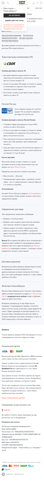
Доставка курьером (26, 38)
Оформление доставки (9, 38)
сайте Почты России (18, 167)
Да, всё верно (14, 15)
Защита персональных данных (13, 398)
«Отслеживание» (34, 193)
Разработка (9, 474)
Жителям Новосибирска (10, 41)
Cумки (27, 8)
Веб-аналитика (19, 474)
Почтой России (28, 35)
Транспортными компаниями (11, 35)
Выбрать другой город (14, 21)
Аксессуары (38, 8)
